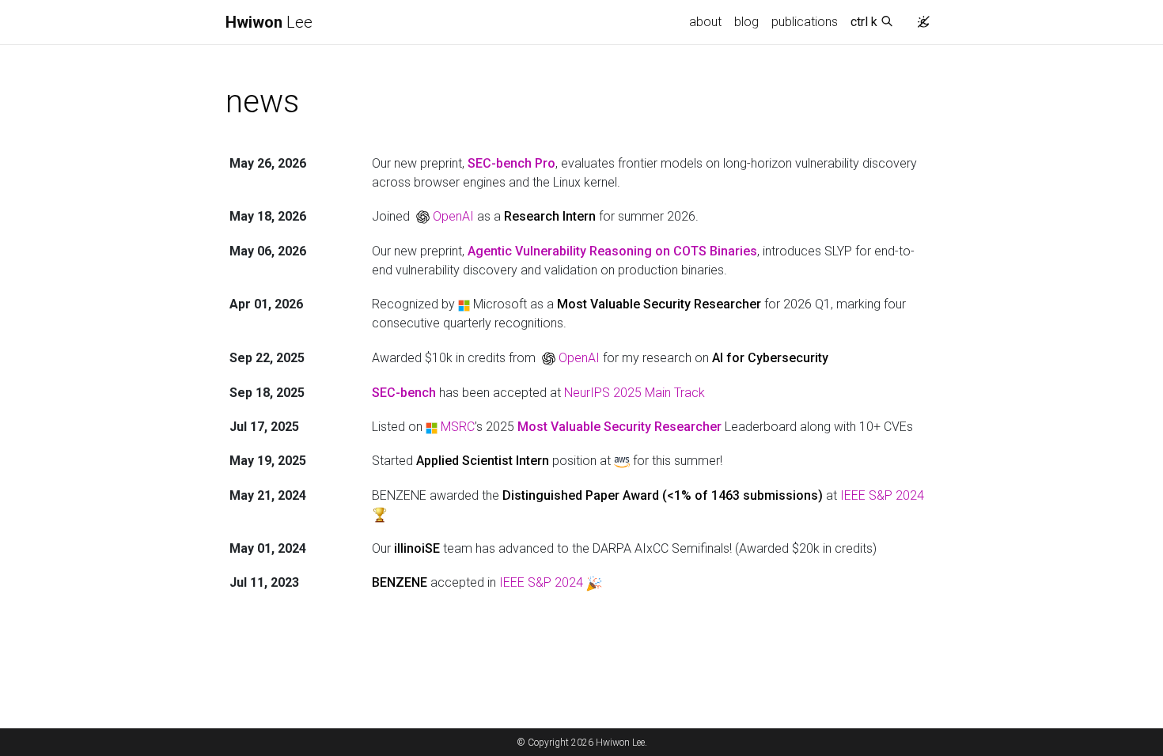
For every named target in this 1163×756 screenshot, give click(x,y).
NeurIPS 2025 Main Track (634, 392)
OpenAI (453, 216)
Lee (269, 22)
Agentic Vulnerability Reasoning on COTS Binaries (612, 251)
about (705, 21)
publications (804, 21)
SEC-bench (404, 392)
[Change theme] (923, 22)
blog (746, 21)
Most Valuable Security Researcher (619, 426)
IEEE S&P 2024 (882, 495)
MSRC (458, 426)
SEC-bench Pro (511, 163)
